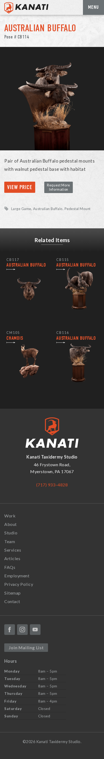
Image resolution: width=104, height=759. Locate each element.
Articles (12, 558)
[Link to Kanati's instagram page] (22, 629)
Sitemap (12, 592)
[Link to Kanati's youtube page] (35, 629)
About (10, 524)
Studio (10, 532)
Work (9, 515)
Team (9, 541)
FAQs (9, 567)
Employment (16, 575)
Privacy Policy (18, 584)
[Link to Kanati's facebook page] (9, 629)
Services (12, 549)
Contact (12, 601)
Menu (93, 7)
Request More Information (58, 187)
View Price (20, 187)
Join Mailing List (26, 647)
